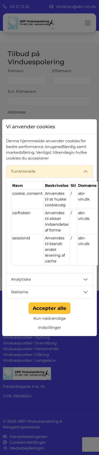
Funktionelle (23, 171)
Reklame (19, 292)
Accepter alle (49, 308)
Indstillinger (49, 327)
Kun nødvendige (49, 318)
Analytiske (21, 279)
